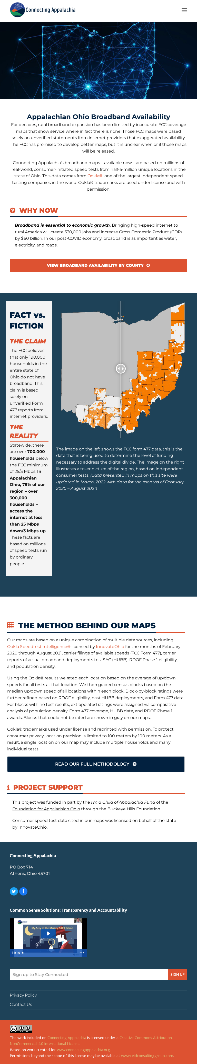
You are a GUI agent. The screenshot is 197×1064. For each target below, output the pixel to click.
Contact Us (21, 1004)
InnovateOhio (110, 646)
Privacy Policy (23, 995)
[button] (184, 10)
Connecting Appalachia (66, 1037)
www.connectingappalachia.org (83, 1049)
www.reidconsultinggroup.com (147, 1055)
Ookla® (95, 175)
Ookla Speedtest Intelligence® (39, 646)
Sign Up (178, 974)
